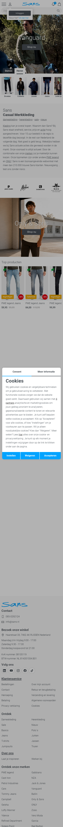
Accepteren (50, 455)
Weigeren (30, 455)
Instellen (11, 455)
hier (21, 434)
